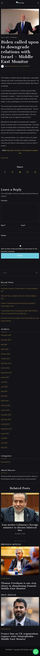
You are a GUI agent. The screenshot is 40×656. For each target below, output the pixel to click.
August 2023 (5, 434)
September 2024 (6, 373)
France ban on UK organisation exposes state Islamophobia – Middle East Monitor (19, 636)
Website (3, 236)
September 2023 (6, 429)
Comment (4, 201)
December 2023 (6, 415)
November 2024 (6, 363)
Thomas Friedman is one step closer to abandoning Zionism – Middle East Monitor (20, 586)
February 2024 (5, 405)
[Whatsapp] (35, 172)
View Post (20, 507)
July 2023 (4, 438)
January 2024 (5, 410)
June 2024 (4, 387)
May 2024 (4, 391)
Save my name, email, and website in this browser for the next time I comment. (19, 250)
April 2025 (4, 345)
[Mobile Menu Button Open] (2, 3)
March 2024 (5, 401)
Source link (4, 158)
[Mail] (28, 172)
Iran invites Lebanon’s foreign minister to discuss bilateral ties (20, 527)
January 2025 (5, 359)
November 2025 (6, 340)
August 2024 (5, 377)
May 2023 (4, 448)
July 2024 (4, 382)
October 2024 (5, 368)
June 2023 (4, 443)
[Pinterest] (12, 172)
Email (23, 225)
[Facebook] (5, 172)
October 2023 (5, 424)
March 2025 (5, 349)
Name (3, 225)
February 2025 (5, 354)
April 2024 (4, 396)
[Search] (38, 3)
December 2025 (6, 335)
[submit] (36, 273)
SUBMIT (20, 256)
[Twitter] (20, 172)
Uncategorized (5, 462)
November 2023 (6, 420)
